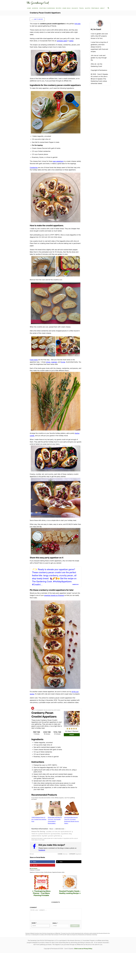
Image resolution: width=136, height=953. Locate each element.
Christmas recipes (39, 872)
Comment (33, 907)
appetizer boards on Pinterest (54, 595)
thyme (63, 362)
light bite (77, 23)
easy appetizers (58, 161)
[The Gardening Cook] (38, 3)
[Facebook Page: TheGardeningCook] (35, 847)
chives (48, 362)
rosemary (54, 362)
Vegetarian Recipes (56, 872)
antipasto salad (62, 41)
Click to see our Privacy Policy (83, 948)
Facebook (42, 850)
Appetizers (32, 872)
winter (63, 872)
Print (71, 734)
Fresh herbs (34, 360)
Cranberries (34, 167)
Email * (55, 923)
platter (71, 41)
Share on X (75, 584)
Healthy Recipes (48, 872)
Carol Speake (34, 868)
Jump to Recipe (38, 19)
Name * (34, 923)
